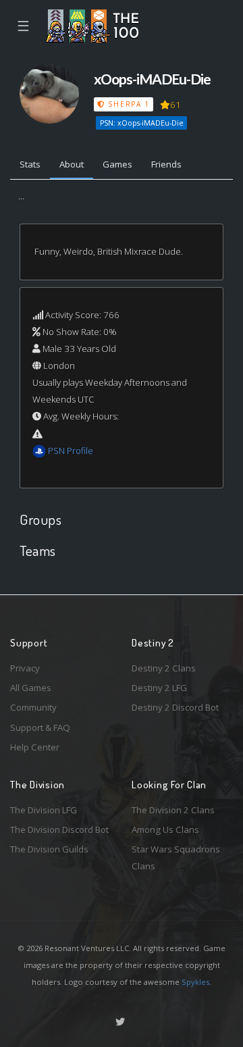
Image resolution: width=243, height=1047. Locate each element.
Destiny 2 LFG (159, 688)
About (71, 164)
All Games (30, 688)
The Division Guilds (49, 849)
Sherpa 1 (127, 104)
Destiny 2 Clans (164, 668)
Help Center (34, 747)
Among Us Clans (165, 829)
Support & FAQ (40, 727)
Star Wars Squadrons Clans (176, 857)
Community (33, 707)
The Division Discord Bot (59, 829)
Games (117, 164)
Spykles (195, 982)
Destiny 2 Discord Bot (175, 707)
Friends (166, 164)
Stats (30, 164)
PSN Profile (70, 450)
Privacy (25, 668)
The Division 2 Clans (173, 810)
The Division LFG (43, 810)
